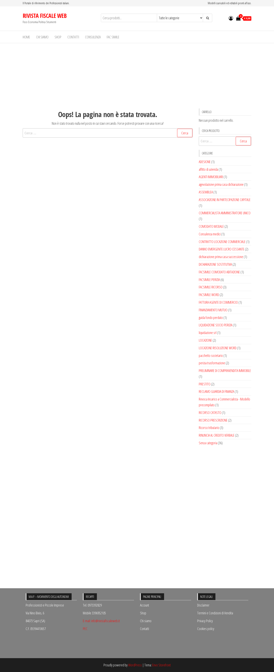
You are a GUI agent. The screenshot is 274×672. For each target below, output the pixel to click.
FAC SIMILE (113, 37)
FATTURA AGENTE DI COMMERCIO (218, 302)
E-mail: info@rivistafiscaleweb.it (101, 620)
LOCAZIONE (205, 340)
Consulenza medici (210, 234)
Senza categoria (208, 442)
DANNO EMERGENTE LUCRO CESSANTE (221, 249)
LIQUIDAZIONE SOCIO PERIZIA (215, 325)
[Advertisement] (137, 73)
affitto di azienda (208, 169)
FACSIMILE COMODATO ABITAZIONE (219, 272)
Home (26, 37)
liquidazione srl (207, 332)
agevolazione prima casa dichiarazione (221, 184)
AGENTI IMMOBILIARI (211, 176)
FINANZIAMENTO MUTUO (213, 309)
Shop (58, 37)
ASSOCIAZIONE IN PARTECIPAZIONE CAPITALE (225, 199)
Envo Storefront (161, 665)
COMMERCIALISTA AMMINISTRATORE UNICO (225, 212)
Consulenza (93, 37)
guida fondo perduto (211, 317)
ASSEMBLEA (206, 192)
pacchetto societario (211, 355)
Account (144, 605)
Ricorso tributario (209, 427)
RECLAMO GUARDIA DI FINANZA (216, 391)
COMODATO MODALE (211, 226)
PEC (85, 628)
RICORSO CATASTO (210, 412)
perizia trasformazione (212, 363)
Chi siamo (42, 37)
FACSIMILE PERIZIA (209, 279)
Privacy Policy (205, 620)
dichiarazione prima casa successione (221, 256)
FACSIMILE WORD (209, 294)
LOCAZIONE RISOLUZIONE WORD (217, 347)
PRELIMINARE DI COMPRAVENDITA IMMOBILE (225, 370)
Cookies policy (205, 628)
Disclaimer (203, 605)
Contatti (73, 37)
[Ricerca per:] (108, 133)
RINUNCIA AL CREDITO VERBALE (216, 435)
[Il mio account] (231, 18)
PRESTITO (204, 384)
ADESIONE (205, 161)
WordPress (135, 665)
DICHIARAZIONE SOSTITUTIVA (215, 264)
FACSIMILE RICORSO (210, 287)
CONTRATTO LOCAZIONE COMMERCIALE (222, 241)
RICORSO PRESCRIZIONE (213, 420)
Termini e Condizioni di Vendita (215, 613)
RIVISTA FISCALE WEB (45, 15)
